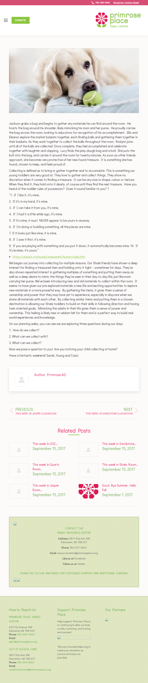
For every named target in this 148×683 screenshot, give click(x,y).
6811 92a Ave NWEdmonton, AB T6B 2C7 (75, 540)
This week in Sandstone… (119, 443)
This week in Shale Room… (120, 464)
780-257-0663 (78, 547)
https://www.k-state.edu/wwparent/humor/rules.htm (49, 256)
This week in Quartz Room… (45, 466)
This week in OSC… (45, 443)
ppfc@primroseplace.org (23, 641)
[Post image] (19, 449)
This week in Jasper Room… (45, 487)
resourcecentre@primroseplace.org (77, 553)
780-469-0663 (102, 2)
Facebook (80, 558)
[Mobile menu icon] (6, 20)
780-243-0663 (25, 662)
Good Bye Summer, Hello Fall (119, 487)
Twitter (81, 564)
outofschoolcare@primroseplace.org (30, 669)
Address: (63, 538)
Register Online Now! (126, 2)
